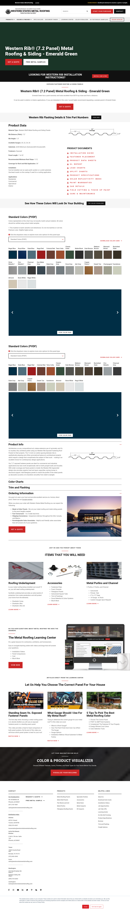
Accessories (54, 583)
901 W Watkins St (13, 799)
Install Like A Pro (100, 76)
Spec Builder (38, 19)
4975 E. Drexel (12, 820)
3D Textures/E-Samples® (99, 19)
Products (9, 19)
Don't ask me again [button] (97, 906)
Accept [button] (85, 906)
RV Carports (80, 809)
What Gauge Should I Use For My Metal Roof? (64, 714)
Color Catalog (117, 19)
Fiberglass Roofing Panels (65, 809)
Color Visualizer (81, 19)
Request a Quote (33, 797)
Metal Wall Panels (62, 800)
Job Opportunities (103, 806)
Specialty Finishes (82, 797)
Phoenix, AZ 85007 (14, 802)
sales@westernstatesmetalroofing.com (20, 807)
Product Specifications (105, 818)
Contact (119, 11)
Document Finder (51, 19)
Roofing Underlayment (21, 583)
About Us (101, 797)
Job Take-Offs (102, 809)
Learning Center (67, 19)
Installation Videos (104, 803)
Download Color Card (110, 241)
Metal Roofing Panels (63, 797)
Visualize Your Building (65, 773)
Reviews (100, 821)
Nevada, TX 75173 (14, 853)
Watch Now (13, 736)
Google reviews (27, 499)
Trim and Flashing (103, 824)
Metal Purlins (61, 806)
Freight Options (103, 827)
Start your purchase (102, 11)
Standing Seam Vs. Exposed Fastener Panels (25, 714)
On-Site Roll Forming (104, 815)
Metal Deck (80, 803)
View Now (96, 117)
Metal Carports (81, 806)
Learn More (13, 609)
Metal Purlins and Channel (102, 583)
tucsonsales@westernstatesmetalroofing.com (22, 828)
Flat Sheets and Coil (63, 803)
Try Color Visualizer (96, 203)
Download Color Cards (104, 800)
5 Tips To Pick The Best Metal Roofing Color (100, 714)
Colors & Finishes (23, 19)
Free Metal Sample (34, 800)
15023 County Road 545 (14, 850)
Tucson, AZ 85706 (13, 822)
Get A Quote (65, 107)
